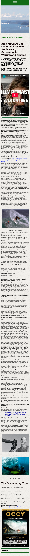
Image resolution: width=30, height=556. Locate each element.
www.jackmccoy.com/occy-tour (14, 506)
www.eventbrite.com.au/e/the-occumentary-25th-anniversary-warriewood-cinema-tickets (14, 160)
